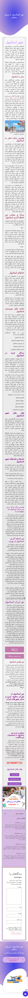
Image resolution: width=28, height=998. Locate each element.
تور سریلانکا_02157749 (19, 833)
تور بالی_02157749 (20, 853)
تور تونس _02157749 (20, 822)
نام (20, 907)
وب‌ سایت (19, 919)
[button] (5, 813)
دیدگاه (20, 887)
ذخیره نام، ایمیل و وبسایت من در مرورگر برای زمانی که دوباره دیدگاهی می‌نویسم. (14, 928)
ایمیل (20, 913)
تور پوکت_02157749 (20, 844)
